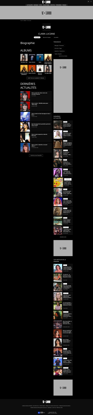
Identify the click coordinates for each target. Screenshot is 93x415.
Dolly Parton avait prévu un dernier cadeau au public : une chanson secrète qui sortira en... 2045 (67, 136)
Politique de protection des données (64, 405)
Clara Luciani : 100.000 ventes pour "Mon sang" (40, 104)
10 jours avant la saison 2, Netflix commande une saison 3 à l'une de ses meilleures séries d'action (67, 222)
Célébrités (24, 20)
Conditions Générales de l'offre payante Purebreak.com (38, 407)
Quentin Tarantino (60, 51)
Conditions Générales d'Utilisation (27, 405)
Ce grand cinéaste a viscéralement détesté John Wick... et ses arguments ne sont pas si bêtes (67, 316)
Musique (36, 5)
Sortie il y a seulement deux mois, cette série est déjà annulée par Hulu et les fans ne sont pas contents (67, 164)
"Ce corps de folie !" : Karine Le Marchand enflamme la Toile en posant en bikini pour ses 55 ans (67, 305)
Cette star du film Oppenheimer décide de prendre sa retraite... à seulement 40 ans (67, 297)
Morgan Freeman (59, 45)
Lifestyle (52, 5)
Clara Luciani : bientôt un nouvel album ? (39, 145)
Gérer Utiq (54, 407)
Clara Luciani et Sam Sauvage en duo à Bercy (41, 114)
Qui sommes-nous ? (36, 405)
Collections (46, 5)
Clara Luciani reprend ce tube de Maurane (39, 135)
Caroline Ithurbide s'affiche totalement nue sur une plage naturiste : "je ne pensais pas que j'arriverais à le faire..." (67, 270)
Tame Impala (58, 54)
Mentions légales (42, 405)
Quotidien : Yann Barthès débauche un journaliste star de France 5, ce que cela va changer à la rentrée (67, 353)
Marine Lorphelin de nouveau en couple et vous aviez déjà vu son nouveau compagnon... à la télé (67, 333)
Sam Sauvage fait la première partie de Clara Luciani (41, 124)
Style (40, 5)
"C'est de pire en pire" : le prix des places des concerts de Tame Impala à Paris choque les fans (67, 174)
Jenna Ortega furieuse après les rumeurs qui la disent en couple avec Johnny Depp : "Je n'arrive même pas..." (67, 343)
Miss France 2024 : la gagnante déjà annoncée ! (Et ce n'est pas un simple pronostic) (67, 324)
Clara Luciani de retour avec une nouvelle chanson (39, 93)
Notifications (50, 407)
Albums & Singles (47, 37)
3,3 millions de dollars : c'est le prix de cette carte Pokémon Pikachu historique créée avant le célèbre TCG (68, 185)
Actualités (30, 5)
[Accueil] (46, 2)
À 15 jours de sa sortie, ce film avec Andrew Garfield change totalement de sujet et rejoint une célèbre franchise (67, 127)
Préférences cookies (60, 407)
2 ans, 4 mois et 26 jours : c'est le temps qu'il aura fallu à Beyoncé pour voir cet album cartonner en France (67, 203)
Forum (64, 5)
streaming (58, 5)
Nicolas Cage (58, 48)
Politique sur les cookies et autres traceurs (52, 405)
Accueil (21, 20)
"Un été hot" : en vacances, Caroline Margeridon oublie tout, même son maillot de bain (67, 277)
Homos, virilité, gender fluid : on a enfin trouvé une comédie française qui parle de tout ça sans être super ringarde (67, 373)
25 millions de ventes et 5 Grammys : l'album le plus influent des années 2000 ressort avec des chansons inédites (67, 156)
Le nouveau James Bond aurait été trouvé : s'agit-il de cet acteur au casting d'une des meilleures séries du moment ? (67, 195)
